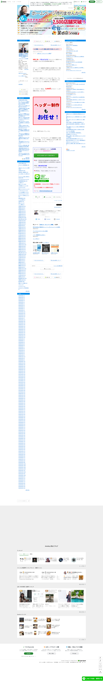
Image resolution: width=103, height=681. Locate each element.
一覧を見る (83, 72)
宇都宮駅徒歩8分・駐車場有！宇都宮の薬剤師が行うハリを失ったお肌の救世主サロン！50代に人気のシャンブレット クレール (75, 89)
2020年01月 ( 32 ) (21, 334)
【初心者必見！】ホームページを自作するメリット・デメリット (23, 142)
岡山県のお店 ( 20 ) (22, 255)
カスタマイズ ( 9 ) (21, 187)
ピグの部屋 (26, 58)
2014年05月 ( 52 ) (21, 443)
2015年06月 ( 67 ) (21, 422)
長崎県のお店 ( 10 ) (22, 271)
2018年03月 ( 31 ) (21, 369)
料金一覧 (70, 36)
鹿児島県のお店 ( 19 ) (22, 278)
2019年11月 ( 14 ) (21, 337)
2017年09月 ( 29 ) (21, 379)
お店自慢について (31, 36)
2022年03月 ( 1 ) (21, 302)
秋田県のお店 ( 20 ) (22, 212)
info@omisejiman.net (45, 191)
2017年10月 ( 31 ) (21, 377)
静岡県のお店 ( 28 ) (22, 241)
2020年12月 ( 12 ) (21, 316)
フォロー (43, 214)
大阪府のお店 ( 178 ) (22, 244)
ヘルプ (84, 662)
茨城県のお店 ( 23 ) (22, 223)
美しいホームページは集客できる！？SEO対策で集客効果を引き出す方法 (23, 103)
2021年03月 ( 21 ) (21, 311)
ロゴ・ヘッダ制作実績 (60, 36)
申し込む (74, 653)
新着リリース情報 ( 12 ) (22, 283)
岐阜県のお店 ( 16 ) (22, 239)
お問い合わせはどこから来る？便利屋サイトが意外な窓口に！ (23, 122)
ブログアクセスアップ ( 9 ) (23, 193)
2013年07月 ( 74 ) (21, 459)
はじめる (28, 653)
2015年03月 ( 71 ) (21, 427)
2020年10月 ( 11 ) (21, 319)
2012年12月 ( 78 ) (21, 470)
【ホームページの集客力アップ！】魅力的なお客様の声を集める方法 (23, 134)
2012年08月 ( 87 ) (21, 476)
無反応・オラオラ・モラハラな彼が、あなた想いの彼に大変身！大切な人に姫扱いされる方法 (75, 84)
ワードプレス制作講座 (70, 131)
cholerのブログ (69, 48)
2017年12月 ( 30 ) (21, 374)
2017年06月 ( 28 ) (21, 383)
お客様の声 (40, 36)
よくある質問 (49, 36)
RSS (68, 149)
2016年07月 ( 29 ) (21, 401)
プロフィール (21, 58)
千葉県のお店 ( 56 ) (22, 222)
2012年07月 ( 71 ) (21, 478)
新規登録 (92, 1)
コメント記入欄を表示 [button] (58, 265)
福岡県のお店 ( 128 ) (22, 268)
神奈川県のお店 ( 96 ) (22, 219)
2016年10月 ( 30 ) (21, 396)
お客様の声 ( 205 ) (21, 170)
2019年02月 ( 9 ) (21, 351)
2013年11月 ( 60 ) (21, 452)
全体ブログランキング (22, 73)
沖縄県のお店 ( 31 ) (22, 279)
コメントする (48, 268)
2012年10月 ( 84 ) (21, 473)
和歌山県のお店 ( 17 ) (22, 252)
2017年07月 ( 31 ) (21, 382)
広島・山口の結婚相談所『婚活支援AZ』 (73, 132)
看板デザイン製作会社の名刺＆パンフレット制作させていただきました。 (23, 118)
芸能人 (31, 554)
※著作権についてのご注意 (70, 150)
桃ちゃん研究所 (69, 53)
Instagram (58, 219)
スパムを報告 (43, 662)
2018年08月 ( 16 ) (21, 361)
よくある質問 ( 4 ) (21, 199)
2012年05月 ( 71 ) (21, 481)
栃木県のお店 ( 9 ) (21, 225)
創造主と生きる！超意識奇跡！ (72, 45)
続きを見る (26, 69)
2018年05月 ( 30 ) (21, 366)
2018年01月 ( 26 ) (21, 372)
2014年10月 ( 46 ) (21, 435)
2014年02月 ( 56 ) (21, 447)
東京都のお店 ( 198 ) (22, 217)
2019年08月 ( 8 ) (21, 342)
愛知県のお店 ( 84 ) (22, 238)
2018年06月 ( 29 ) (21, 364)
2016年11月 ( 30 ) (21, 395)
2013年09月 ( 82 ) (21, 455)
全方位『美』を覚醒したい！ (71, 64)
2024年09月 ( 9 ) (21, 300)
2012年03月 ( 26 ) (21, 484)
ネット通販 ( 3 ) (21, 204)
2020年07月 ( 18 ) (21, 324)
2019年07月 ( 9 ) (21, 343)
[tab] (24, 554)
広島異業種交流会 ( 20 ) (22, 181)
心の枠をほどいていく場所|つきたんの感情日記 (75, 56)
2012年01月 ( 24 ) (21, 488)
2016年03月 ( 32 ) (21, 407)
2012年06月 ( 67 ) (21, 480)
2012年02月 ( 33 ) (21, 486)
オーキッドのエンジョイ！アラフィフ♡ (73, 70)
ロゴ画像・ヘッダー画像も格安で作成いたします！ (46, 49)
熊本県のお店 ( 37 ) (22, 273)
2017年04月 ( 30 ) (21, 387)
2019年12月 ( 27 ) (21, 335)
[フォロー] (75, 75)
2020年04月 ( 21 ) (21, 329)
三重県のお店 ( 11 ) (22, 243)
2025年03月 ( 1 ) (21, 295)
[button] (100, 672)
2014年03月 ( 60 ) (21, 446)
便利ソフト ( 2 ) (21, 203)
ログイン (99, 1)
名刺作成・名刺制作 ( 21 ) (23, 172)
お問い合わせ (78, 36)
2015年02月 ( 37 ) (21, 428)
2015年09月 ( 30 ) (21, 417)
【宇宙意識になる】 (70, 59)
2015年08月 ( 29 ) (21, 419)
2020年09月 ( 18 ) (21, 321)
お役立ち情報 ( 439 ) (22, 163)
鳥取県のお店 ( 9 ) (21, 260)
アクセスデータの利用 (64, 662)
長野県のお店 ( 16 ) (22, 231)
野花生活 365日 (68, 86)
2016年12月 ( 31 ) (21, 393)
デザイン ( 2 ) (21, 284)
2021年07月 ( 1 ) (21, 305)
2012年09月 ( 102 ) (22, 475)
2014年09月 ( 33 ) (21, 436)
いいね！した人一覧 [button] (58, 200)
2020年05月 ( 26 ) (21, 327)
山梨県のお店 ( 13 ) (22, 228)
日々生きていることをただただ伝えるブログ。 (74, 107)
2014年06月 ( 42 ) (21, 441)
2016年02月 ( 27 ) (21, 409)
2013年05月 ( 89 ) (21, 462)
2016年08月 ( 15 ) (21, 399)
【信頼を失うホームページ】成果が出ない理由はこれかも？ (23, 138)
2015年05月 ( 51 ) (21, 423)
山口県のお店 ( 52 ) (22, 257)
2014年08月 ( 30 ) (21, 438)
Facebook (48, 219)
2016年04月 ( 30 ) (21, 406)
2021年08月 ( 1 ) (21, 303)
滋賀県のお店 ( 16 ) (22, 249)
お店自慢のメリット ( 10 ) (23, 185)
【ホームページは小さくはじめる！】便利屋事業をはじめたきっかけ (23, 154)
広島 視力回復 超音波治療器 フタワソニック (74, 138)
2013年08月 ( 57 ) (21, 457)
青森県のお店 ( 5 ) (21, 207)
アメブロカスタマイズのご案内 (40, 231)
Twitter (39, 219)
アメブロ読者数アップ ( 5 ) (23, 192)
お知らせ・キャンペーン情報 (44, 53)
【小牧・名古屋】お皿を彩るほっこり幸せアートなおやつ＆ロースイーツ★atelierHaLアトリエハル (75, 99)
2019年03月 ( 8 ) (21, 350)
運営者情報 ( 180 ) (21, 198)
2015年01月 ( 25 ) (21, 430)
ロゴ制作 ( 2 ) (21, 182)
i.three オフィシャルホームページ (72, 141)
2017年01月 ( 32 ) (21, 391)
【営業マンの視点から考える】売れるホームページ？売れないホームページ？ (23, 126)
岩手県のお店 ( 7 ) (21, 209)
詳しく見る (51, 653)
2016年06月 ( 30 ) (21, 403)
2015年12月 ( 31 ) (21, 412)
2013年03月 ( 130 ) (22, 465)
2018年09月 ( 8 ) (21, 359)
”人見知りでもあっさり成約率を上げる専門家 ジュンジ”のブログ (75, 67)
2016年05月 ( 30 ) (21, 404)
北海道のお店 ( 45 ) (22, 206)
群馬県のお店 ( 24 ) (22, 227)
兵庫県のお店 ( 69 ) (22, 246)
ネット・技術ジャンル (22, 75)
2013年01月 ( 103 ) (22, 468)
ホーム (22, 36)
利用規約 (56, 662)
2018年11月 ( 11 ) (21, 356)
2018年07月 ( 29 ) (21, 363)
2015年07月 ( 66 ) (21, 420)
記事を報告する (59, 207)
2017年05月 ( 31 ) (21, 385)
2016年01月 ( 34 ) (21, 411)
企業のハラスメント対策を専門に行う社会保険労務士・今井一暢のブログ (75, 97)
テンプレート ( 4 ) (21, 286)
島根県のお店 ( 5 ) (21, 259)
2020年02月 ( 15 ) (21, 332)
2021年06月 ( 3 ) (21, 306)
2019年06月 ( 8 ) (21, 345)
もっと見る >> (36, 238)
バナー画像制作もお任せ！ (39, 235)
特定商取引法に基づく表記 (76, 662)
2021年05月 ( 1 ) (21, 308)
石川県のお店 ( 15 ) (22, 235)
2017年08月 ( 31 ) (21, 380)
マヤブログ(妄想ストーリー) (71, 94)
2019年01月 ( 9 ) (21, 353)
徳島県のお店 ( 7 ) (21, 262)
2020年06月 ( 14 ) (21, 326)
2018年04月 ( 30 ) (21, 367)
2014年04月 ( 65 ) (21, 444)
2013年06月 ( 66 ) (21, 460)
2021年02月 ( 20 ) (21, 313)
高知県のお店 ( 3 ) (21, 267)
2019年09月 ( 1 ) (21, 340)
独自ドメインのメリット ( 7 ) (23, 189)
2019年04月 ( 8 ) (21, 348)
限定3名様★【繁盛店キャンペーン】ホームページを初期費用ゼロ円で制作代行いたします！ (47, 227)
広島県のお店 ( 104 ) (22, 254)
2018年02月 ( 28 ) (21, 371)
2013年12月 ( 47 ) (21, 451)
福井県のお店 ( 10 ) (22, 236)
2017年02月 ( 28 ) (21, 390)
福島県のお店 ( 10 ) (22, 215)
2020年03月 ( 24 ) (21, 330)
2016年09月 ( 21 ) (21, 398)
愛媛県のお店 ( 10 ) (22, 265)
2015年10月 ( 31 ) (21, 415)
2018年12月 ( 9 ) (21, 355)
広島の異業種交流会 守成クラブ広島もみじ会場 (75, 129)
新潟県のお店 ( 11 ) (22, 230)
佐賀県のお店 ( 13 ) (22, 270)
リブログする (58, 197)
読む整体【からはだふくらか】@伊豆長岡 (74, 62)
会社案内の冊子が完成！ (23, 100)
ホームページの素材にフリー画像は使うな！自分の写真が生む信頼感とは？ (23, 114)
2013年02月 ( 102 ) (22, 467)
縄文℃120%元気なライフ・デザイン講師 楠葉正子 (75, 140)
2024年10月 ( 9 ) (21, 298)
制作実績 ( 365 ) (21, 281)
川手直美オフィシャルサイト (71, 134)
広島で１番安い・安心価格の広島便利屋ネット (75, 122)
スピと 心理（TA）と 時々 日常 (72, 50)
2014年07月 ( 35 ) (21, 439)
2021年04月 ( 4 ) (21, 310)
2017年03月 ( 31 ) (21, 388)
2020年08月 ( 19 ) (21, 322)
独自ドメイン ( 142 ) (22, 184)
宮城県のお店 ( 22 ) (22, 211)
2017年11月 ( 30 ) (21, 375)
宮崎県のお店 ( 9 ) (21, 276)
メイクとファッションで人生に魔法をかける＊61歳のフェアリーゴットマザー (75, 102)
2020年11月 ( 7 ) (21, 318)
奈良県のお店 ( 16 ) (22, 251)
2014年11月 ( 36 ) (21, 433)
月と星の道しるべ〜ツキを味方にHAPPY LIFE (74, 104)
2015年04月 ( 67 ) (21, 425)
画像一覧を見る (26, 158)
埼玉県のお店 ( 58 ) (22, 220)
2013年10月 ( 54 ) (21, 454)
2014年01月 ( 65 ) (21, 449)
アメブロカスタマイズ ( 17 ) (23, 179)
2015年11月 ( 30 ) (21, 414)
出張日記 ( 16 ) (21, 201)
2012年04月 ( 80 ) (21, 483)
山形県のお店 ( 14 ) (22, 214)
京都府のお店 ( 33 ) (22, 247)
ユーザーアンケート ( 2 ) (23, 190)
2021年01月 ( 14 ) (21, 314)
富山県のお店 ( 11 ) (22, 233)
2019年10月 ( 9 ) (21, 338)
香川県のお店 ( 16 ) (22, 263)
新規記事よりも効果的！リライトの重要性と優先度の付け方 (23, 130)
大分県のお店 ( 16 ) (22, 275)
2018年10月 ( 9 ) (21, 358)
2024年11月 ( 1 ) (21, 297)
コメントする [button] (48, 197)
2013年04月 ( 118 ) (22, 463)
